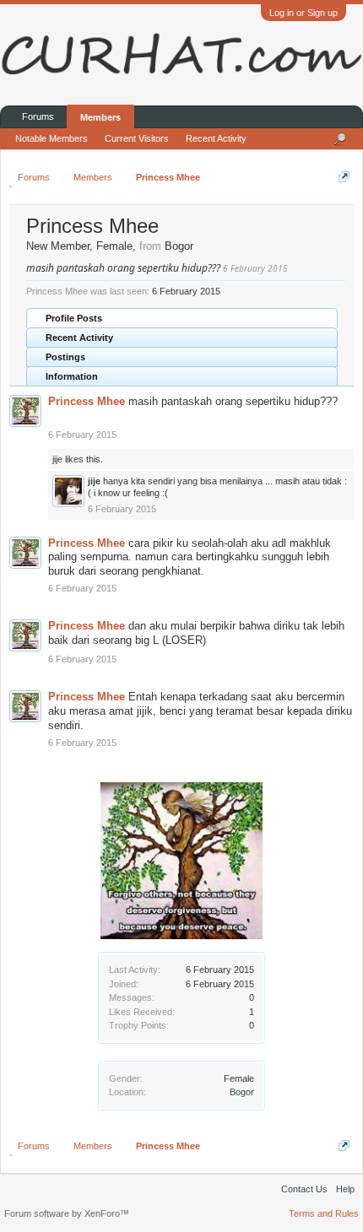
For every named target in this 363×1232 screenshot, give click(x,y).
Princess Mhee (86, 401)
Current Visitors (137, 138)
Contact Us (304, 1189)
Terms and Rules (324, 1213)
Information (72, 376)
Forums (38, 116)
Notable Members (51, 138)
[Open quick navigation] (344, 176)
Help (345, 1189)
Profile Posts (74, 318)
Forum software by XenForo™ (66, 1213)
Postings (65, 357)
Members (100, 117)
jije (57, 459)
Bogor (242, 1092)
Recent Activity (79, 337)
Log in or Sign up (303, 13)
